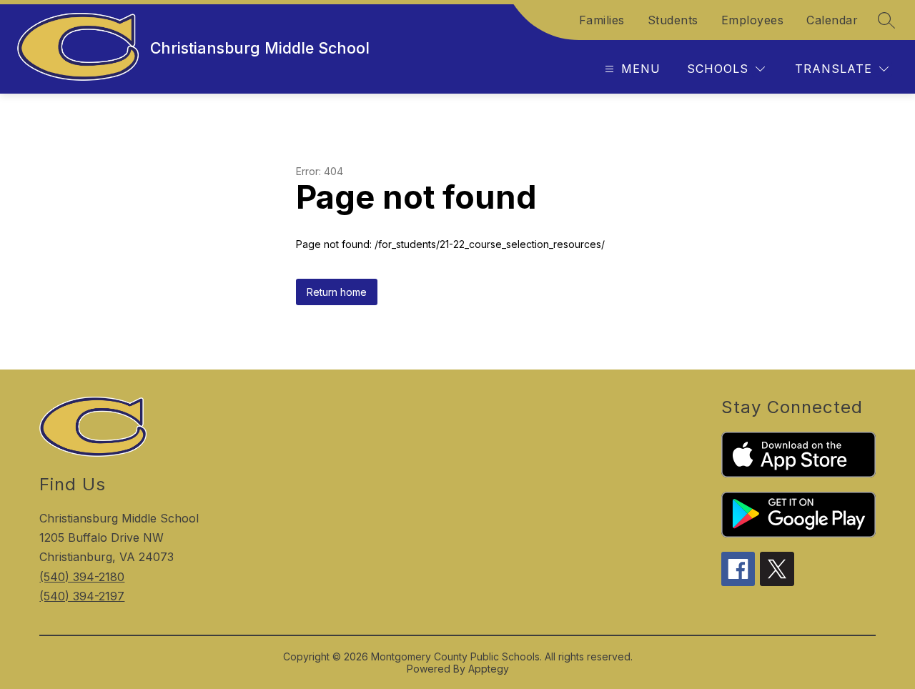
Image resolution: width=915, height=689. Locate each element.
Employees (752, 20)
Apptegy (488, 669)
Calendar (832, 20)
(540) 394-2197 (81, 596)
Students (673, 20)
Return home (337, 292)
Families (602, 20)
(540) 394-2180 (81, 577)
